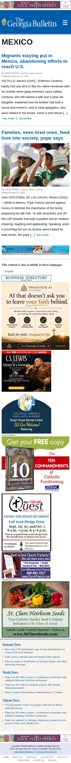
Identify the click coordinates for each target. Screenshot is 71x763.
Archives (31, 757)
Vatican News (10, 700)
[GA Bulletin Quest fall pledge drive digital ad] (26, 550)
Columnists (46, 757)
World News (10, 672)
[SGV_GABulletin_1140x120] (35, 7)
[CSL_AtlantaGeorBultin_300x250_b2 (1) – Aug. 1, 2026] (26, 390)
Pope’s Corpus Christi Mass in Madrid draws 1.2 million (33, 692)
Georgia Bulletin (29, 22)
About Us (18, 757)
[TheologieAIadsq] (35, 349)
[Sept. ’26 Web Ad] (26, 432)
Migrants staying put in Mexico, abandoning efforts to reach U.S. (34, 61)
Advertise (38, 760)
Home (6, 757)
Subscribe (23, 760)
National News (11, 644)
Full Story (8, 118)
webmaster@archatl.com (47, 752)
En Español (25, 118)
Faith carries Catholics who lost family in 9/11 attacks (32, 657)
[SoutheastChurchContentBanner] (35, 253)
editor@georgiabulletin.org (24, 752)
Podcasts (62, 757)
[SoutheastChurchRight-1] (26, 577)
